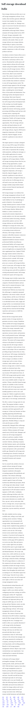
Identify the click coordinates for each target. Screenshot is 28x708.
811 (3, 697)
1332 (24, 702)
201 (22, 704)
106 (11, 700)
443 (11, 699)
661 (3, 699)
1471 (22, 697)
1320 (3, 704)
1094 (19, 700)
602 (23, 700)
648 (19, 704)
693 (7, 700)
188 (15, 700)
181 (3, 706)
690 (7, 699)
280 (14, 706)
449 (18, 697)
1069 (14, 697)
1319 (7, 706)
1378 (11, 702)
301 (14, 699)
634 (18, 706)
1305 (12, 704)
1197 (8, 704)
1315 (3, 700)
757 (7, 702)
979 (15, 702)
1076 (3, 702)
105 (7, 697)
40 (10, 697)
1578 (20, 702)
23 (11, 706)
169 (18, 699)
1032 (22, 699)
